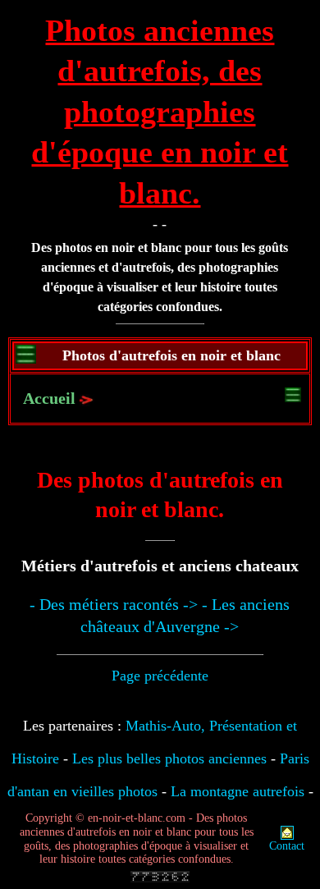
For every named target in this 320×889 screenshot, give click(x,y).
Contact (286, 846)
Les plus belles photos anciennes (169, 758)
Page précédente (160, 675)
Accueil (49, 398)
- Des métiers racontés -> (114, 604)
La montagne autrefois (237, 791)
